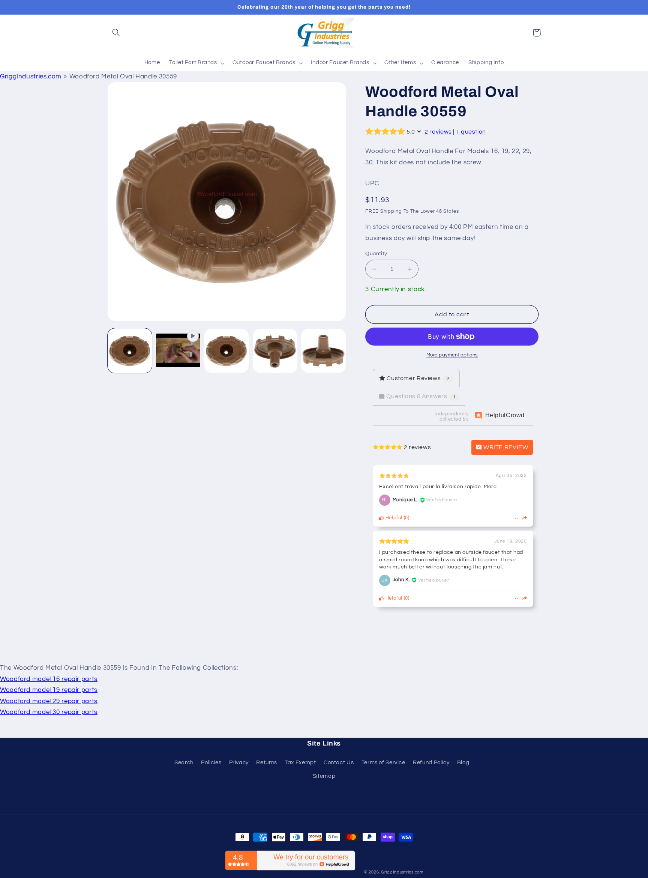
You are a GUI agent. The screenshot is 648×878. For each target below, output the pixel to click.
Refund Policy (431, 762)
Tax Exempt (300, 762)
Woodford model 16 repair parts (49, 679)
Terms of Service (383, 762)
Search (184, 762)
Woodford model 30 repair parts (49, 712)
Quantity (376, 253)
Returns (266, 762)
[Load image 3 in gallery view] (275, 351)
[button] (116, 32)
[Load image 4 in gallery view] (323, 351)
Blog (463, 762)
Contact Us (339, 762)
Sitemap (324, 776)
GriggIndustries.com (31, 76)
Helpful (393, 518)
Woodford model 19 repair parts (49, 690)
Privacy (239, 762)
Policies (211, 762)
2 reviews (438, 132)
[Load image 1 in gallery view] (130, 351)
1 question (471, 132)
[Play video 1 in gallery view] (178, 351)
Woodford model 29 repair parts (49, 701)
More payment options (452, 355)
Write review (505, 447)
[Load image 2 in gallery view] (226, 351)
